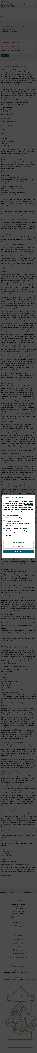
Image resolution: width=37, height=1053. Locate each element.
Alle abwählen (18, 547)
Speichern (18, 551)
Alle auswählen (18, 542)
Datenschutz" (28, 505)
